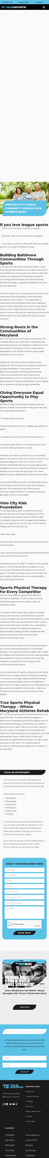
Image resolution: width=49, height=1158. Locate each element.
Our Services (30, 1091)
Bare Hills (9, 1140)
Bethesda (9, 1145)
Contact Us (29, 1106)
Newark (29, 1145)
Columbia (9, 1150)
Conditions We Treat (32, 1096)
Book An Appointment (33, 1111)
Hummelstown (32, 1135)
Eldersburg (10, 1155)
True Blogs (29, 1101)
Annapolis (9, 1135)
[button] (44, 7)
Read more (24, 1007)
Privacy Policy (30, 1121)
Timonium (30, 1155)
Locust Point (31, 1140)
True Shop (29, 1116)
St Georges (31, 1150)
